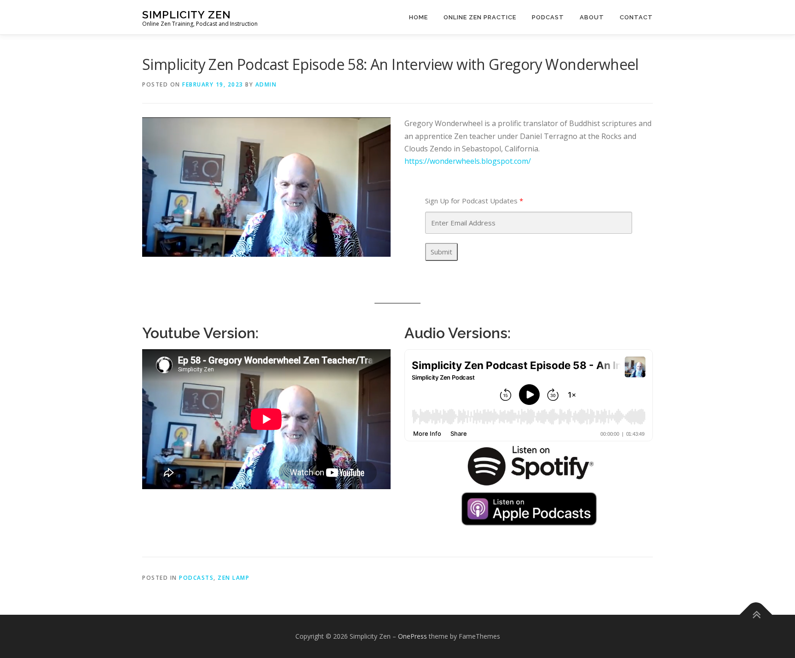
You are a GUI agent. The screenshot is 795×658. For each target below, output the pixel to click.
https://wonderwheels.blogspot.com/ (467, 161)
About (592, 17)
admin (266, 84)
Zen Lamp (233, 578)
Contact (636, 17)
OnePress (412, 636)
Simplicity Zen (186, 14)
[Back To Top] (756, 615)
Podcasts (196, 578)
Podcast (548, 17)
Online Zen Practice (480, 17)
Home (418, 17)
